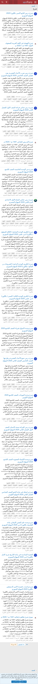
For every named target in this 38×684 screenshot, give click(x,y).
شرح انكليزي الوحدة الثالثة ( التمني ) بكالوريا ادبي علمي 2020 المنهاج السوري (17, 297)
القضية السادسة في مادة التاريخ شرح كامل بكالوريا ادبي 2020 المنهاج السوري (17, 555)
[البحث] (2, 2)
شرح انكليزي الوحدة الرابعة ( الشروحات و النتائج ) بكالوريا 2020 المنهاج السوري (18, 265)
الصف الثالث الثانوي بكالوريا (21, 39)
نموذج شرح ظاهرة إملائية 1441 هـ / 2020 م (17, 617)
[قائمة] (35, 2)
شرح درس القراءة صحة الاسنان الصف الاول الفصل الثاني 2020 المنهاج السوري (18, 428)
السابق (21, 644)
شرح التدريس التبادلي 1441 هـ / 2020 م (18, 142)
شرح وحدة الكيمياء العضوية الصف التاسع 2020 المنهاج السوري (18, 460)
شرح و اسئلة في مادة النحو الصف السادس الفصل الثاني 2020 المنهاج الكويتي (17, 493)
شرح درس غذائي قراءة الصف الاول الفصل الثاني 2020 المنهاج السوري (17, 108)
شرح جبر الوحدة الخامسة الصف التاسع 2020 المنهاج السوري (19, 170)
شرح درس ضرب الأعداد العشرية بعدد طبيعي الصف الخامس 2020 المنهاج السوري (17, 74)
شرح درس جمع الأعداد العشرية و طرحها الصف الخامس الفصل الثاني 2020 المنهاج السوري (18, 360)
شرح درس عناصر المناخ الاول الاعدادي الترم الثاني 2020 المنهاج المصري (19, 201)
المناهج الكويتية (24, 423)
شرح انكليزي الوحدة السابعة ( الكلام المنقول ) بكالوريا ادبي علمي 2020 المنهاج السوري (17, 233)
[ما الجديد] (6, 2)
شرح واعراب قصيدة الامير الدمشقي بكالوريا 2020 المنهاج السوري (20, 588)
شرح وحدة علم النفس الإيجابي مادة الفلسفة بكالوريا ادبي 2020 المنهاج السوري (17, 523)
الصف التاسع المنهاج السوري (10, 195)
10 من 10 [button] (13, 644)
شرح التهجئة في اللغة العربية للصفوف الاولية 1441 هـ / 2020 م (19, 44)
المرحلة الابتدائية (23, 69)
